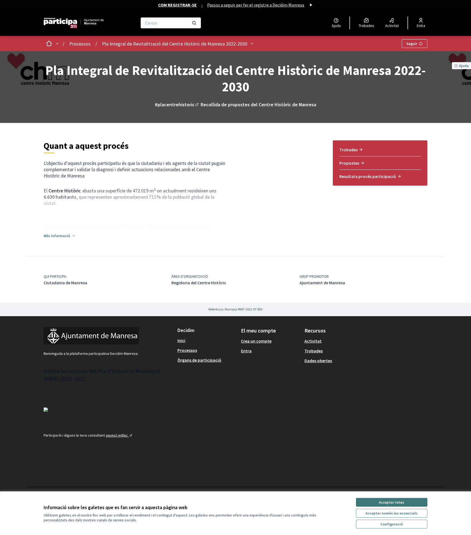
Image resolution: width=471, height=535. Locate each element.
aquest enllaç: (119, 435)
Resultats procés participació (367, 176)
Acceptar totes (391, 502)
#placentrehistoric (177, 104)
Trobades (348, 149)
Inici (181, 340)
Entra (246, 350)
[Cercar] (194, 23)
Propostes (349, 163)
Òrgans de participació (199, 360)
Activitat (313, 341)
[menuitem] (380, 151)
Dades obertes (318, 360)
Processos (79, 44)
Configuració (392, 524)
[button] (60, 235)
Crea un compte (256, 341)
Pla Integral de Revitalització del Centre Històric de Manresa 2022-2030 (174, 44)
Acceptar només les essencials (392, 513)
